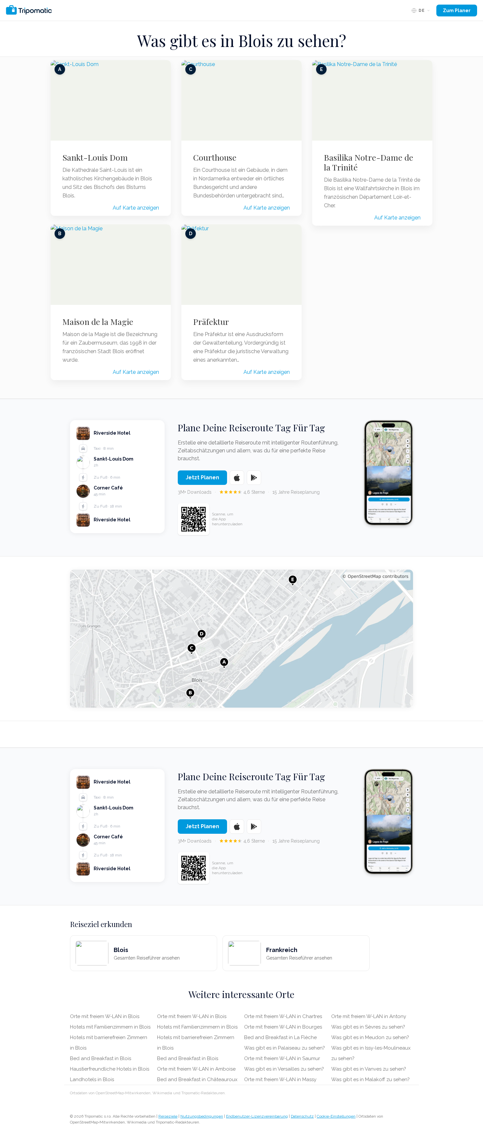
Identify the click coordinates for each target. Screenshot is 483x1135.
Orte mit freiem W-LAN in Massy (280, 1079)
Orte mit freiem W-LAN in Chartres (283, 1016)
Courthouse (215, 157)
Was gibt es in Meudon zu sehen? (370, 1037)
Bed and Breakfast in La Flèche (280, 1037)
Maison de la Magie (97, 322)
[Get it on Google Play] (254, 477)
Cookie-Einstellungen (336, 1116)
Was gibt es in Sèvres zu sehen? (368, 1027)
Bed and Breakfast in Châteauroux (197, 1079)
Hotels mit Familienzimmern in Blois (110, 1027)
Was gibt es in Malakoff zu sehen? (370, 1079)
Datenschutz (302, 1116)
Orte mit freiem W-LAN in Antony (368, 1016)
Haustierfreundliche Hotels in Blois (109, 1069)
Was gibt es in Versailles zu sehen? (284, 1069)
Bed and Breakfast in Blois (100, 1058)
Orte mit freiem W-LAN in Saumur (282, 1058)
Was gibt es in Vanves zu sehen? (368, 1069)
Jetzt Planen (202, 477)
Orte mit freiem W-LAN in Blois (104, 1016)
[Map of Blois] (241, 639)
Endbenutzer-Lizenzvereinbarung (257, 1116)
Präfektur (211, 322)
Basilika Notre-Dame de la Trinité (368, 162)
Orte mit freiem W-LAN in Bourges (283, 1027)
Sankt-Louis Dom (95, 157)
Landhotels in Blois (92, 1079)
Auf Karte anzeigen (136, 208)
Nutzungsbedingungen (201, 1116)
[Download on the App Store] (237, 477)
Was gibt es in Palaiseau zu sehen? (284, 1048)
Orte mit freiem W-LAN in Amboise (196, 1069)
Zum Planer (457, 10)
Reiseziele (167, 1116)
